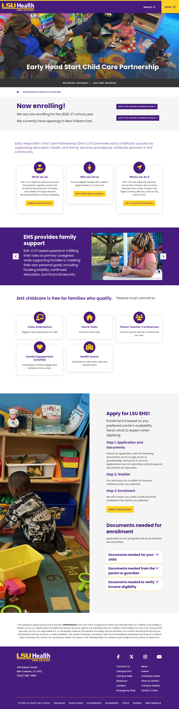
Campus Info (124, 671)
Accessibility (111, 703)
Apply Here (98, 83)
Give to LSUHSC (150, 680)
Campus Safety (150, 685)
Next (163, 256)
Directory (121, 680)
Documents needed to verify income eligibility (131, 584)
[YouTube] (159, 656)
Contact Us (123, 666)
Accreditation (94, 703)
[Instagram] (145, 656)
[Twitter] (131, 656)
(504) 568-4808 (26, 675)
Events (145, 671)
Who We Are (69, 83)
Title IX (125, 703)
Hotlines (137, 703)
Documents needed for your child (131, 557)
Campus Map (124, 676)
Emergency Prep (125, 690)
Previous (16, 256)
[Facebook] (118, 656)
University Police (150, 676)
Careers (121, 685)
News (144, 666)
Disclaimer (59, 703)
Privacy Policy (76, 703)
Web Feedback (153, 703)
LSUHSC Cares (149, 690)
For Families (82, 83)
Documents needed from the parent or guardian (131, 570)
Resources (110, 83)
